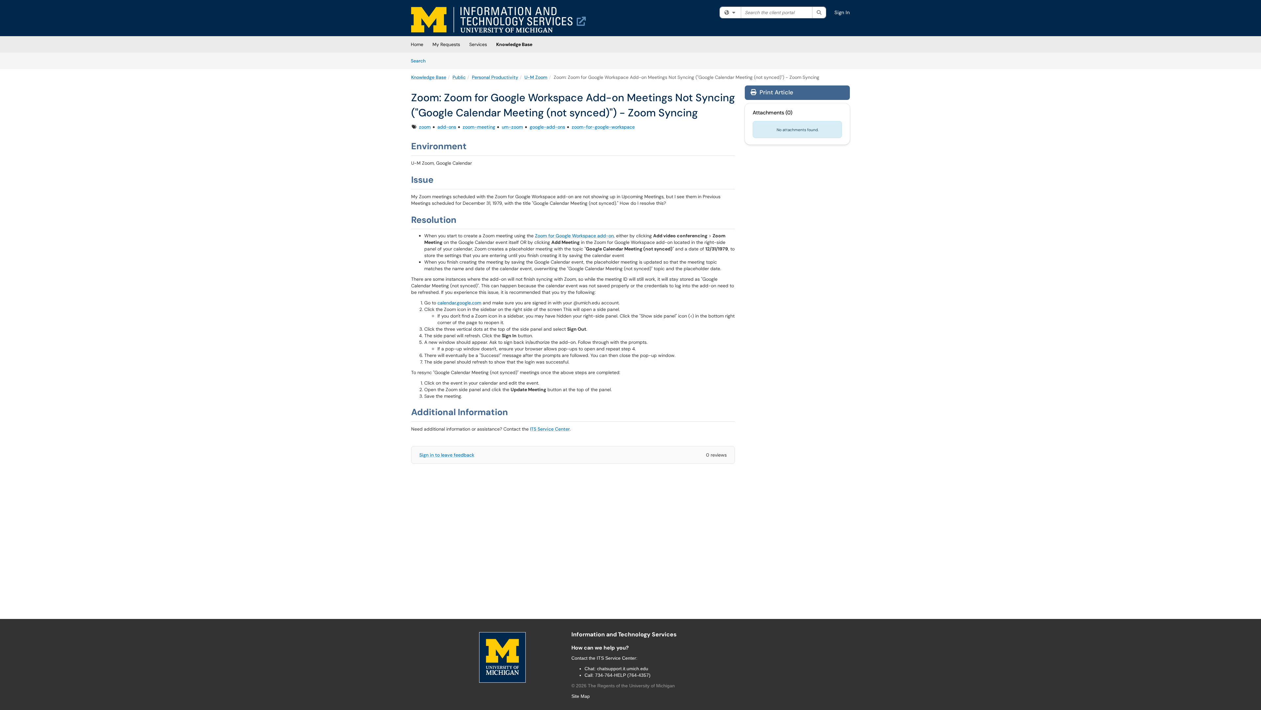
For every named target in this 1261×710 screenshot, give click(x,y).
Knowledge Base (514, 44)
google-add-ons (547, 127)
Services (478, 44)
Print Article (775, 92)
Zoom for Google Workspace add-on (574, 236)
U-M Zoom (535, 77)
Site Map (580, 696)
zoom (425, 127)
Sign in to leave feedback (446, 455)
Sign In (842, 12)
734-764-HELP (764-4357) (623, 675)
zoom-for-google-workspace (603, 127)
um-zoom (512, 127)
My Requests (446, 44)
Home (417, 44)
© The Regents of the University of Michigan (623, 685)
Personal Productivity (495, 77)
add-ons (446, 127)
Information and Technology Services (623, 634)
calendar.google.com (459, 303)
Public (459, 77)
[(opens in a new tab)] (498, 20)
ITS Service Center (550, 429)
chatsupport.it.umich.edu (622, 668)
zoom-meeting (479, 127)
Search (420, 61)
